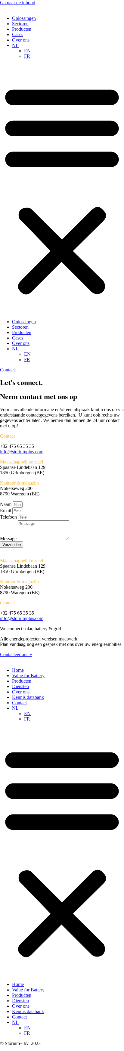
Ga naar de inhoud (17, 2)
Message (9, 538)
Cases (17, 34)
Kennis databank (28, 697)
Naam (6, 504)
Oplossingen (24, 18)
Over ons (20, 39)
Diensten (20, 686)
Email (6, 510)
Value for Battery (28, 675)
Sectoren (20, 23)
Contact (19, 702)
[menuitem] (15, 45)
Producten (21, 29)
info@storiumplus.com (21, 451)
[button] (62, 189)
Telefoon (9, 516)
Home (18, 670)
